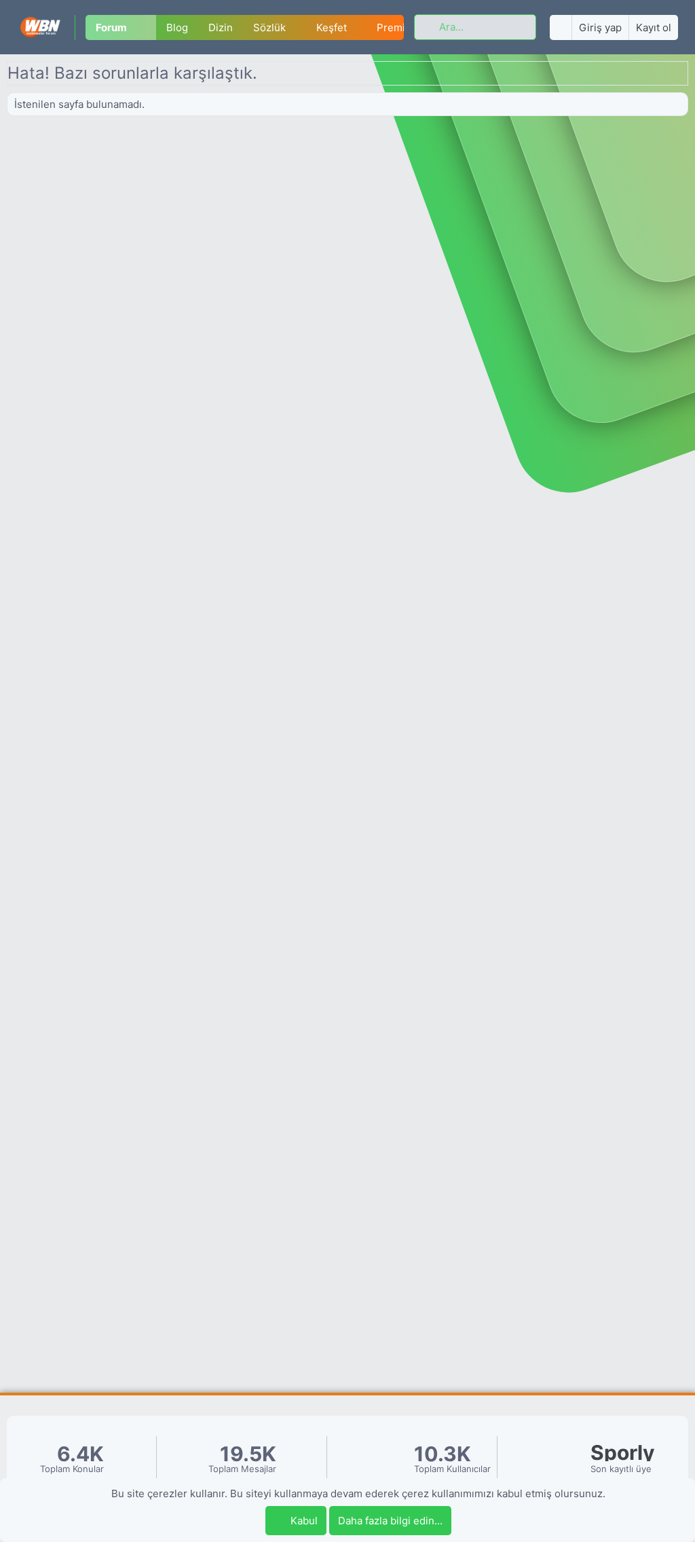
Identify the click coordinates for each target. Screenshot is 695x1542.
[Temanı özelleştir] (560, 27)
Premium (398, 27)
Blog (177, 27)
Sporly (622, 1452)
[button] (146, 27)
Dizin (220, 27)
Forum (111, 27)
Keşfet (331, 27)
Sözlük (269, 27)
